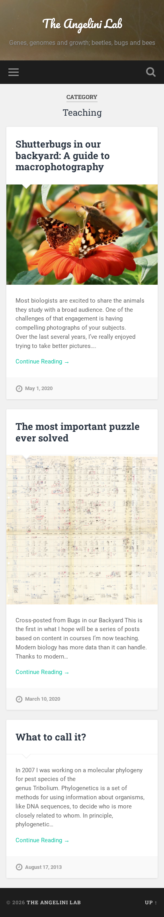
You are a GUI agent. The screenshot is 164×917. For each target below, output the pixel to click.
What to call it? (51, 736)
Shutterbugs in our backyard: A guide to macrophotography (63, 155)
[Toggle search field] (151, 72)
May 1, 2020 (39, 388)
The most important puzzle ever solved (78, 432)
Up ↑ (151, 902)
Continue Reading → (43, 361)
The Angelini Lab (82, 23)
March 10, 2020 (42, 699)
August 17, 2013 (43, 867)
